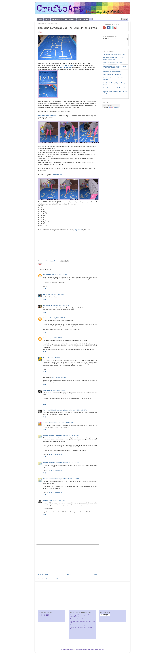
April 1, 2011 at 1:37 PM (57, 338)
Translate (116, 107)
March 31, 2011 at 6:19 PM (61, 305)
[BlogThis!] (62, 261)
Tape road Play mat (65, 67)
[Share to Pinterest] (68, 261)
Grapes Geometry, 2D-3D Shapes (113, 62)
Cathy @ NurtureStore (50, 422)
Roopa (45, 294)
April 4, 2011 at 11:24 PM (60, 390)
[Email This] (61, 261)
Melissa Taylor (47, 305)
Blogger (101, 649)
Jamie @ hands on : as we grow (53, 435)
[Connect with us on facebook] (108, 28)
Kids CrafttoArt (70, 19)
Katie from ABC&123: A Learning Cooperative (57, 410)
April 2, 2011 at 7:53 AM (54, 357)
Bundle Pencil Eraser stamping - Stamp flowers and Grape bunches (114, 66)
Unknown (46, 318)
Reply (44, 288)
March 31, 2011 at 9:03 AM (56, 294)
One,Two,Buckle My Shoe (48, 116)
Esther (47, 261)
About (47, 19)
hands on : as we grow (55, 454)
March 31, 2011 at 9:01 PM (58, 318)
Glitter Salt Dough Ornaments (112, 74)
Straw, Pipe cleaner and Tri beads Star (114, 88)
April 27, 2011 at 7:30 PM (71, 478)
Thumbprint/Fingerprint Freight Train (114, 54)
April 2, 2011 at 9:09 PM (58, 377)
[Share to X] (64, 261)
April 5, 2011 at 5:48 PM (80, 410)
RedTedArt (46, 274)
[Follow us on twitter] (111, 28)
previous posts (68, 65)
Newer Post (43, 575)
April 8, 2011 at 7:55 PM (71, 462)
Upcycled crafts (57, 19)
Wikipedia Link (57, 174)
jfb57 (44, 357)
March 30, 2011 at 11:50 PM (58, 274)
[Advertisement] (67, 559)
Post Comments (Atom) (53, 579)
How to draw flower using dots (79, 625)
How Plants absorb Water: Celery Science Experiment (113, 58)
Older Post (93, 575)
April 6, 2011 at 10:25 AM (65, 422)
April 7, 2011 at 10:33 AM (71, 435)
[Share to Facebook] (66, 261)
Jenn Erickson (47, 390)
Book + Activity (83, 19)
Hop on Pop (78, 230)
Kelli (44, 500)
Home (40, 19)
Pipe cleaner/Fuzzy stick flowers (79, 619)
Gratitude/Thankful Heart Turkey (112, 71)
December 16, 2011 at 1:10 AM (55, 500)
